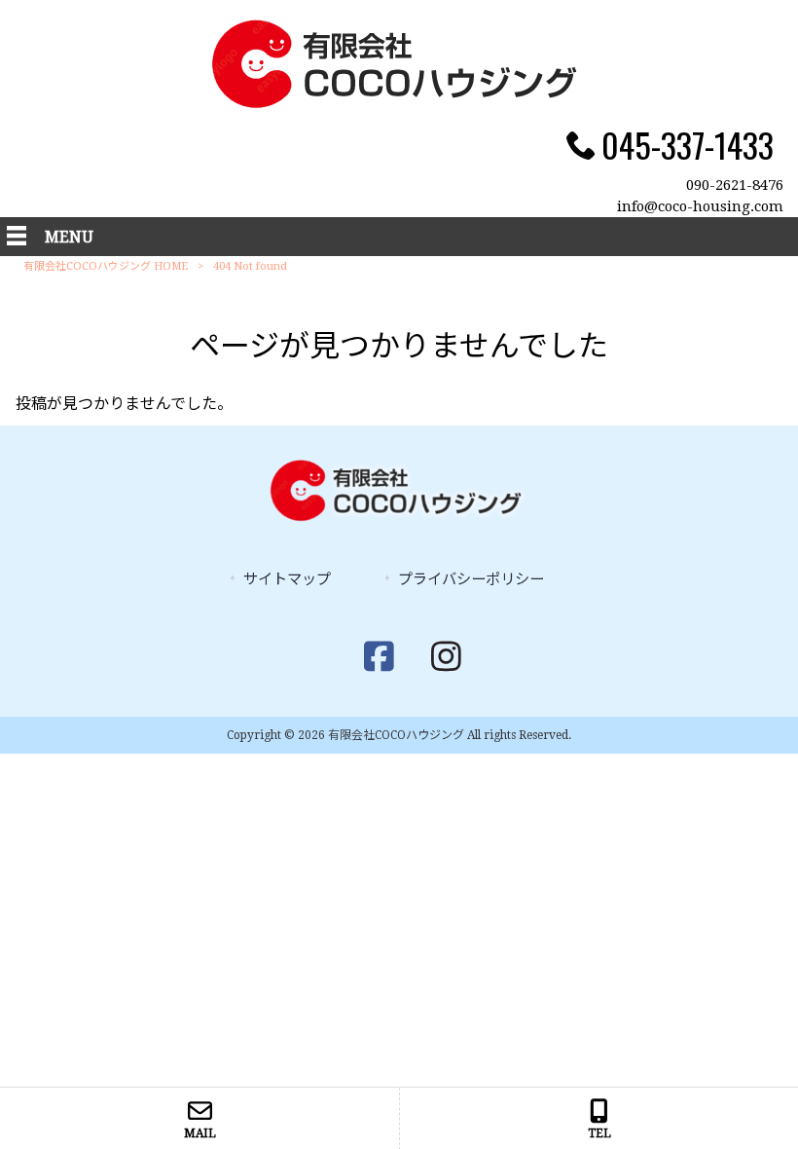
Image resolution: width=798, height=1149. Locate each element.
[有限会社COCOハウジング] (399, 102)
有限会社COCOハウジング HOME (105, 266)
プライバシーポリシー (471, 579)
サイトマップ (287, 579)
